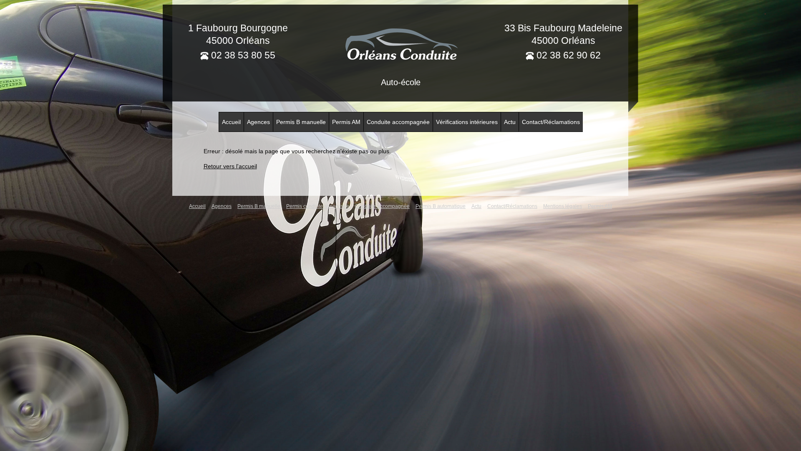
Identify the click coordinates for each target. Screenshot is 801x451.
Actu (510, 122)
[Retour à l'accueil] (400, 43)
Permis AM (346, 122)
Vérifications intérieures (467, 122)
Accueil (231, 122)
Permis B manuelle (301, 122)
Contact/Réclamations (551, 122)
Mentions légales (562, 206)
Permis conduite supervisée (317, 206)
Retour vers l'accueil (230, 166)
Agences (258, 122)
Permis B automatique (441, 206)
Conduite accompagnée (398, 122)
